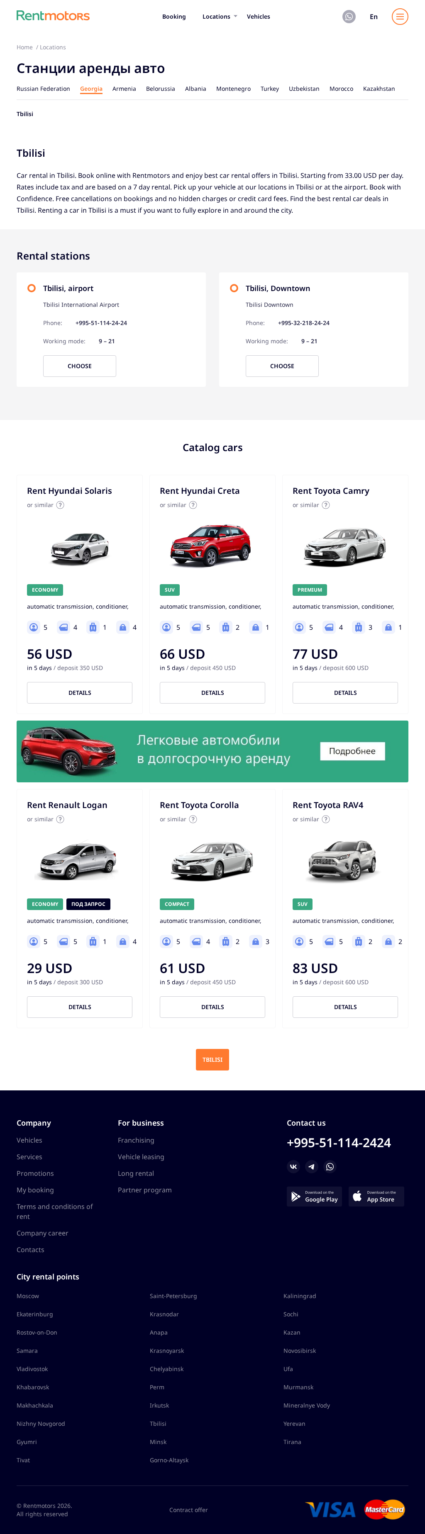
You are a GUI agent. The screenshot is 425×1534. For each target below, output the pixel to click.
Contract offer (188, 1510)
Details (79, 693)
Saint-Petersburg (173, 1296)
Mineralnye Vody (306, 1405)
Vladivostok (32, 1369)
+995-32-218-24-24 (304, 323)
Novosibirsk (299, 1350)
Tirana (292, 1442)
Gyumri (27, 1442)
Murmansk (298, 1387)
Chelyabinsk (166, 1369)
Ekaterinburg (35, 1314)
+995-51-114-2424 (339, 1142)
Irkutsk (159, 1405)
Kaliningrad (299, 1296)
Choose (80, 366)
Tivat (23, 1460)
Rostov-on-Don (37, 1332)
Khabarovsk (33, 1387)
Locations (216, 16)
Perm (157, 1387)
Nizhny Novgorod (41, 1423)
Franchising (136, 1140)
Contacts (30, 1249)
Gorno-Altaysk (169, 1460)
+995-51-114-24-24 (101, 323)
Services (29, 1156)
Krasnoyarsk (167, 1350)
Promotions (35, 1173)
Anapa (159, 1332)
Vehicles (258, 16)
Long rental (136, 1173)
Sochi (290, 1314)
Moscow (28, 1296)
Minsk (158, 1442)
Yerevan (294, 1423)
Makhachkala (35, 1405)
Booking (174, 16)
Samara (27, 1350)
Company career (42, 1233)
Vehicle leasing (141, 1156)
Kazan (291, 1332)
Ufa (288, 1369)
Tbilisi (212, 1059)
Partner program (145, 1189)
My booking (35, 1189)
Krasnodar (164, 1314)
